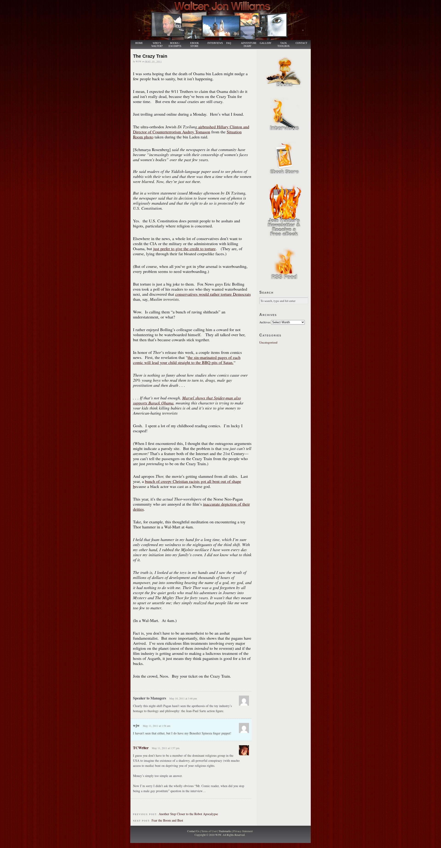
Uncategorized (268, 342)
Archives (264, 322)
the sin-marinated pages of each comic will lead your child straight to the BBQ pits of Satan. (186, 360)
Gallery (265, 43)
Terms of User (209, 831)
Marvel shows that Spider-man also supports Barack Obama (187, 400)
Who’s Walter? (157, 44)
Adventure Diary (248, 44)
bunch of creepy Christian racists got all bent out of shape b (187, 483)
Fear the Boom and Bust (167, 820)
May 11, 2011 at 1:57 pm (165, 748)
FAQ (228, 43)
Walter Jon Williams (223, 20)
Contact (301, 43)
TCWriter (141, 747)
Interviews (212, 43)
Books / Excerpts (175, 44)
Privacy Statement (243, 831)
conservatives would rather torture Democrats (213, 294)
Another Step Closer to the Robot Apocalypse (188, 814)
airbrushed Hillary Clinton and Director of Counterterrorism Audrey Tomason (191, 129)
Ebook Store (194, 44)
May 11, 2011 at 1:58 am (156, 726)
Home (139, 43)
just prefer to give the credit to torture (184, 248)
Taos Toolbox (283, 44)
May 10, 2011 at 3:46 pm (183, 698)
